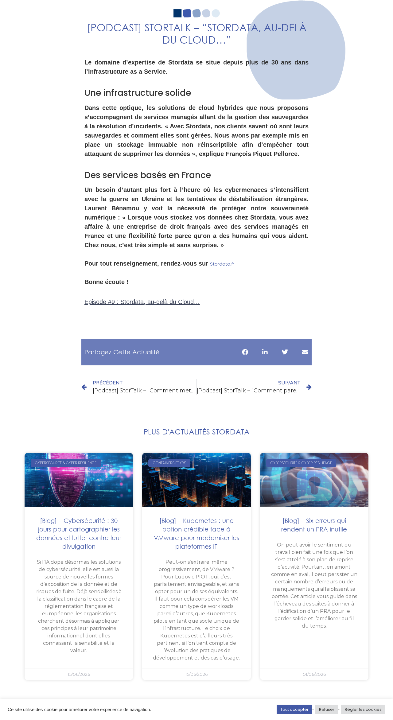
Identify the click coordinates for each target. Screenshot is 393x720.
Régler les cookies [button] (363, 709)
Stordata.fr (222, 264)
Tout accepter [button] (294, 709)
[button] (245, 352)
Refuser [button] (326, 709)
